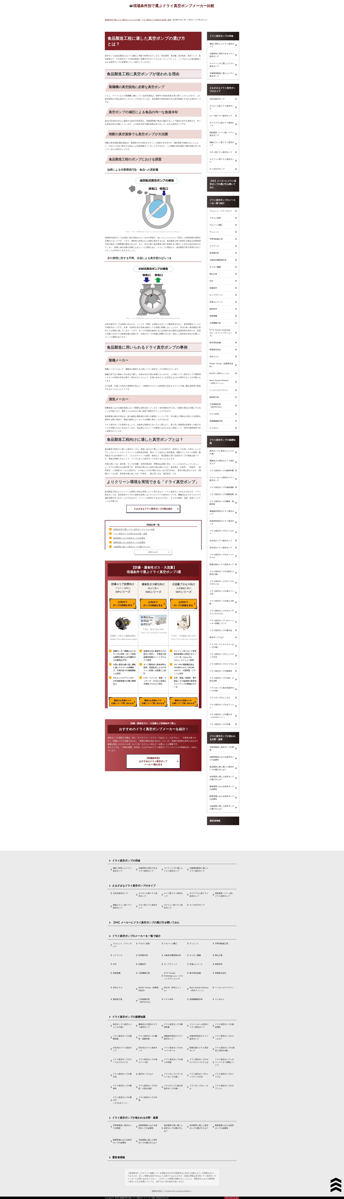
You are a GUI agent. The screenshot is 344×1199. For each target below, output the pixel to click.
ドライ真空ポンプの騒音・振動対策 (221, 502)
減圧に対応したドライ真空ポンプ (221, 45)
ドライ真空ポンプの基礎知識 (222, 441)
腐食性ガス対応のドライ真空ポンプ (221, 462)
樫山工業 (213, 274)
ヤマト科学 (214, 414)
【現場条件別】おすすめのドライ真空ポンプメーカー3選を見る (153, 761)
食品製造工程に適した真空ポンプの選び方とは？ (221, 768)
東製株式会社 (215, 350)
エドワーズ (214, 246)
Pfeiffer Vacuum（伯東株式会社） (221, 365)
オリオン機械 (215, 267)
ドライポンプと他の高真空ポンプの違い (221, 689)
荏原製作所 (214, 253)
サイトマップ (230, 1198)
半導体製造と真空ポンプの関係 (221, 748)
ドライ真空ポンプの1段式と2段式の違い (221, 572)
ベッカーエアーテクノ (218, 390)
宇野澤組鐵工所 (216, 239)
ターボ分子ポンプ (217, 169)
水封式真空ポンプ (217, 99)
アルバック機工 (216, 225)
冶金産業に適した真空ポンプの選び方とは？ (132, 547)
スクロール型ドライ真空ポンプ (221, 107)
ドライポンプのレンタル (219, 698)
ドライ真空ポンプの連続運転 (221, 487)
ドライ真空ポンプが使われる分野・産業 (130, 534)
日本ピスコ (214, 357)
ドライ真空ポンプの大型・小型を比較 (221, 679)
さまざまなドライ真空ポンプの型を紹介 (153, 509)
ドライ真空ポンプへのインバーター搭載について (221, 622)
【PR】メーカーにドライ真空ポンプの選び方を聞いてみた (223, 184)
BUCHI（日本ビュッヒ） (219, 373)
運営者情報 (215, 821)
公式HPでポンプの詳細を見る (122, 603)
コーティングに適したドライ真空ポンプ (221, 64)
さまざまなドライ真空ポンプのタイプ (222, 89)
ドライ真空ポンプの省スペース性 (221, 592)
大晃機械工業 (215, 323)
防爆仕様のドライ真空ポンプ (221, 564)
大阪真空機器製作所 (217, 260)
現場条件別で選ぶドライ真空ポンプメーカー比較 (173, 6)
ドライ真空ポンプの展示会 (220, 630)
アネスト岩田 (215, 218)
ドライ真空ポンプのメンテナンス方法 (221, 655)
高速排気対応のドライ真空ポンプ (221, 522)
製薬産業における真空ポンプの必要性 (129, 538)
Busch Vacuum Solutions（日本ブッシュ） (218, 381)
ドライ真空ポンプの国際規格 (221, 494)
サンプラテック (216, 295)
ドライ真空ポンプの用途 (221, 36)
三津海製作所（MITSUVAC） (216, 405)
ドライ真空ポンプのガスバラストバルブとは (221, 612)
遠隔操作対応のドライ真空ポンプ (221, 512)
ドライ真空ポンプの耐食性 (220, 671)
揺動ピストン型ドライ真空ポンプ (221, 143)
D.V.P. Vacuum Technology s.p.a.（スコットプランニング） (220, 333)
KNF (211, 281)
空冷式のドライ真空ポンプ (220, 548)
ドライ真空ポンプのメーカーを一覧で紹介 (222, 201)
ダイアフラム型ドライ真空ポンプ (221, 124)
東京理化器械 (215, 343)
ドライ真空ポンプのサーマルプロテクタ (221, 582)
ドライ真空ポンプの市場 (219, 724)
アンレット (214, 232)
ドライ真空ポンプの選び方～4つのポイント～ (122, 1100)
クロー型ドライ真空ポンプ (220, 152)
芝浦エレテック (216, 302)
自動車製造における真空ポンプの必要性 (221, 758)
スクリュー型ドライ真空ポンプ (221, 160)
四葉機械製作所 (216, 421)
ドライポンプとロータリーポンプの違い (221, 645)
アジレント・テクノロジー (220, 211)
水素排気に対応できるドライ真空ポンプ (221, 55)
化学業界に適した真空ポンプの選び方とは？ (221, 778)
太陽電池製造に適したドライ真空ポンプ (221, 74)
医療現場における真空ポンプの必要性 (129, 543)
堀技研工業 (214, 397)
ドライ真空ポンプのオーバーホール (221, 556)
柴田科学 (213, 309)
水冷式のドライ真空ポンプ (220, 541)
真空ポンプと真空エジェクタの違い (221, 452)
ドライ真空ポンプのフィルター (221, 532)
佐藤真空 (213, 288)
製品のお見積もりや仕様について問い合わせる (122, 701)
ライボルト (214, 428)
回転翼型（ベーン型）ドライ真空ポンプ (221, 134)
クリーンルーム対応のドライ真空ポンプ (221, 479)
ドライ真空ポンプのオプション (221, 706)
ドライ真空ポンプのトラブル (221, 664)
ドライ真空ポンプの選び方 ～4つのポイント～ (220, 715)
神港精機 (213, 316)
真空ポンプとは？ (217, 637)
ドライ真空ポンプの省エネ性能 (221, 602)
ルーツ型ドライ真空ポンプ (220, 116)
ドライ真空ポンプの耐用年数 (221, 471)
